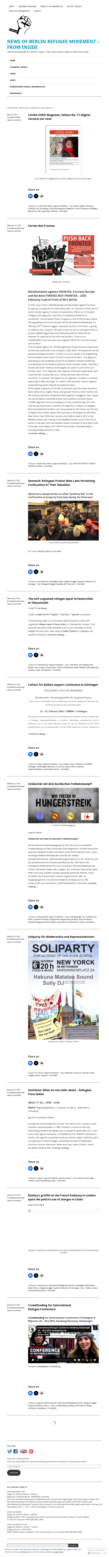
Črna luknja (41, 608)
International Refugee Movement (61, 1285)
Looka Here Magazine (57, 209)
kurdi (81, 919)
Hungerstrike (65, 919)
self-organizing (43, 211)
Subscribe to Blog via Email (18, 1459)
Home (12, 61)
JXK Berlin (74, 919)
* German (64, 614)
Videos (46, 1406)
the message (73, 1288)
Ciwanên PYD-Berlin (41, 919)
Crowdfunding (36, 1317)
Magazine (70, 209)
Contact (37, 11)
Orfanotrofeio (50, 668)
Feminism (89, 206)
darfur (80, 1178)
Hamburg (71, 1406)
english (82, 206)
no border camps (63, 767)
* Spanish (74, 614)
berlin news (42, 464)
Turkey (81, 922)
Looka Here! (42, 206)
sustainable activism (51, 769)
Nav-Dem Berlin (72, 922)
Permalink (63, 211)
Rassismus (85, 209)
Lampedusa (42, 1408)
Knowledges (53, 582)
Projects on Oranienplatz (51, 7)
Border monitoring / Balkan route (27, 87)
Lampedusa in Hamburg (48, 1366)
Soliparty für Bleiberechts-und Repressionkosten (61, 936)
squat (38, 670)
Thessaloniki (46, 670)
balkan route (33, 668)
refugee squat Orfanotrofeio (52, 624)
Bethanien (69, 1073)
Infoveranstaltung (43, 1181)
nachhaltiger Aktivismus (46, 767)
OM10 (69, 711)
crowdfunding (60, 1406)
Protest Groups (74, 7)
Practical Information (19, 11)
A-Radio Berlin (42, 614)
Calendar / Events (19, 67)
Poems (77, 209)
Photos (36, 1288)
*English (54, 614)
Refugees (93, 209)
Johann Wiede (14, 117)
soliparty (44, 1075)
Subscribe (14, 1473)
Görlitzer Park (33, 209)
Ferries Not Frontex (41, 225)
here (59, 551)
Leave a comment (14, 120)
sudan (53, 1181)
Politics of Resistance (65, 668)
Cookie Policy (58, 1552)
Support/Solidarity (60, 206)
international (43, 582)
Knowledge (15, 93)
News (50, 206)
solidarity (54, 211)
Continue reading (38, 433)
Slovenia (31, 670)
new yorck (78, 1073)
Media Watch (90, 1285)
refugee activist (34, 1075)
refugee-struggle (70, 582)
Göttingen (32, 767)
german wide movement (47, 1403)
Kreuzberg (44, 209)
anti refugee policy (86, 665)
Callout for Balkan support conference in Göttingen (63, 684)
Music (13, 80)
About (12, 7)
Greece (41, 668)
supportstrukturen (35, 769)
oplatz (40, 1178)
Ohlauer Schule (88, 1073)
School (40, 1073)
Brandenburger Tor (77, 917)
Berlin (76, 206)
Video (13, 74)
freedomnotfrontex (16, 228)
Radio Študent (70, 631)
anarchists (74, 665)
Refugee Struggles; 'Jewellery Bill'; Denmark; (58, 584)
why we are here (65, 1178)
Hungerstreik (54, 919)
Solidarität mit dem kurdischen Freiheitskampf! (60, 784)
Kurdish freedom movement (54, 922)
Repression (32, 211)
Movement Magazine (27, 7)
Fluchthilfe (88, 764)
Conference (79, 764)
